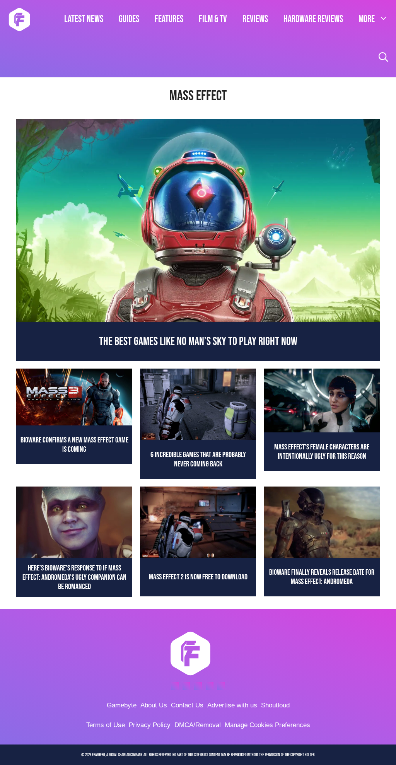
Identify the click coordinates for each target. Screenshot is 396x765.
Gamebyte (122, 705)
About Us (153, 705)
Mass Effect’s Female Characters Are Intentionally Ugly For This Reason (321, 451)
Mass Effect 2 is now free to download (198, 577)
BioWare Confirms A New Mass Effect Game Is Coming (74, 444)
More (366, 19)
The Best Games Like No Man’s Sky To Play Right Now (198, 341)
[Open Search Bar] (383, 58)
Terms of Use (105, 725)
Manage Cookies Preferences (267, 725)
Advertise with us (232, 705)
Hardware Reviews (313, 19)
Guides (129, 19)
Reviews (255, 19)
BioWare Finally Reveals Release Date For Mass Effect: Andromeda (321, 577)
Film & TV (213, 19)
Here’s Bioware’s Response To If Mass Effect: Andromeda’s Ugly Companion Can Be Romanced (74, 577)
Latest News (83, 19)
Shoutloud (275, 705)
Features (169, 19)
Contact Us (187, 705)
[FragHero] (19, 19)
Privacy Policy (150, 725)
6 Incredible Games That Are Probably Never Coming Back (198, 459)
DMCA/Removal (197, 725)
